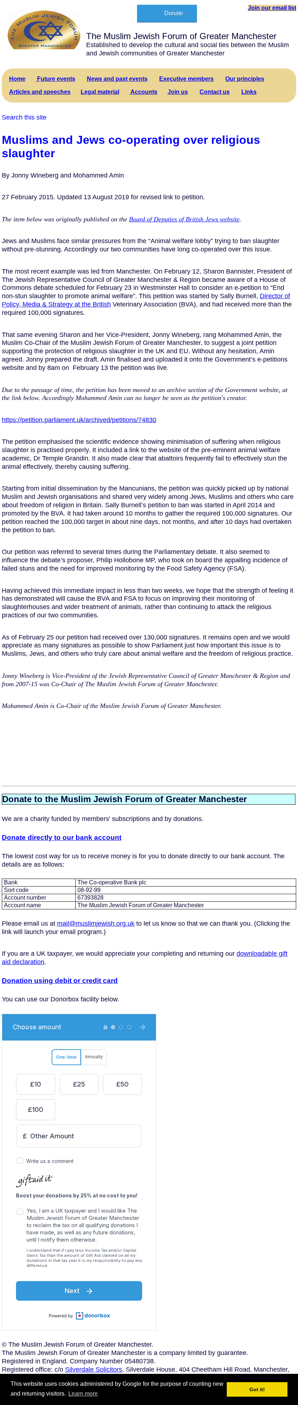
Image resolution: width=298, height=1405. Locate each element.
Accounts (143, 92)
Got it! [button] (257, 1389)
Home (17, 79)
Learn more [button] (83, 1394)
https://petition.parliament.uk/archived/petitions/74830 (79, 420)
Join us (178, 92)
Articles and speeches (40, 92)
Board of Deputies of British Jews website (184, 219)
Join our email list (272, 8)
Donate (173, 13)
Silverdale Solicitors (93, 1369)
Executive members (186, 79)
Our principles (244, 79)
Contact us (215, 92)
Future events (55, 79)
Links (249, 92)
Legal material (100, 92)
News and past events (117, 79)
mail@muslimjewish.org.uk (95, 923)
